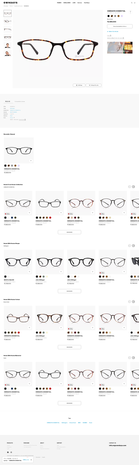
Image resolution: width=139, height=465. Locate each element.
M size (11, 117)
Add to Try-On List (113, 31)
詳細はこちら (26, 459)
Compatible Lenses (20, 101)
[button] (35, 49)
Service (41, 446)
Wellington (12, 108)
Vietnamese (38, 457)
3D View (80, 85)
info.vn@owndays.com (117, 445)
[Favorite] (134, 3)
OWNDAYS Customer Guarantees (30, 445)
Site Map (58, 448)
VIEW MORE (69, 232)
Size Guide (21, 119)
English (43, 457)
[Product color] (109, 16)
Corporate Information (44, 448)
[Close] (31, 459)
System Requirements (61, 446)
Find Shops (87, 2)
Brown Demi (73, 422)
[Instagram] (11, 452)
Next (133, 187)
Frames (8, 445)
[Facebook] (8, 452)
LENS (8, 448)
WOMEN (15, 112)
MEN (11, 112)
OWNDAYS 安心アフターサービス (114, 37)
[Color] (5, 166)
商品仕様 (7, 101)
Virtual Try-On (94, 85)
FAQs (108, 35)
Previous (129, 187)
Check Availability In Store (119, 26)
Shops (41, 445)
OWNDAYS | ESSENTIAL (15, 110)
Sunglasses (9, 446)
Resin (11, 115)
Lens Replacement (27, 446)
